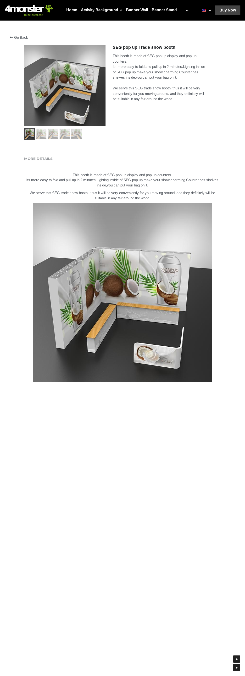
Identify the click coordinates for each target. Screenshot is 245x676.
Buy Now (227, 10)
